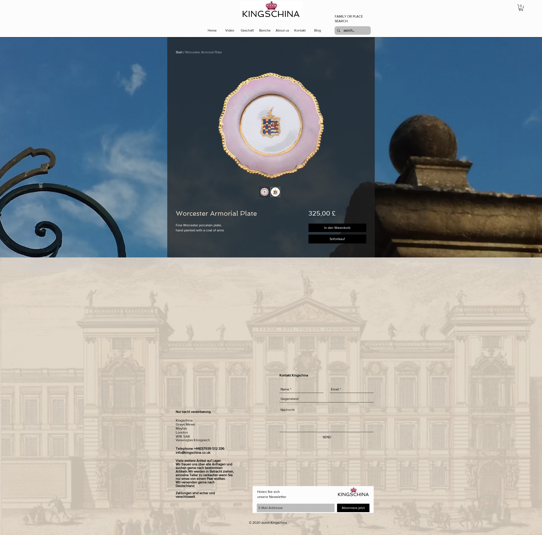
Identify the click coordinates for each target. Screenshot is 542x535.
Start (179, 52)
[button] (521, 7)
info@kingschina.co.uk (193, 452)
